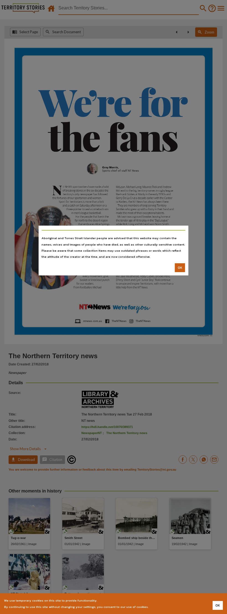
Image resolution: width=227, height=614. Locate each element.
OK (180, 267)
